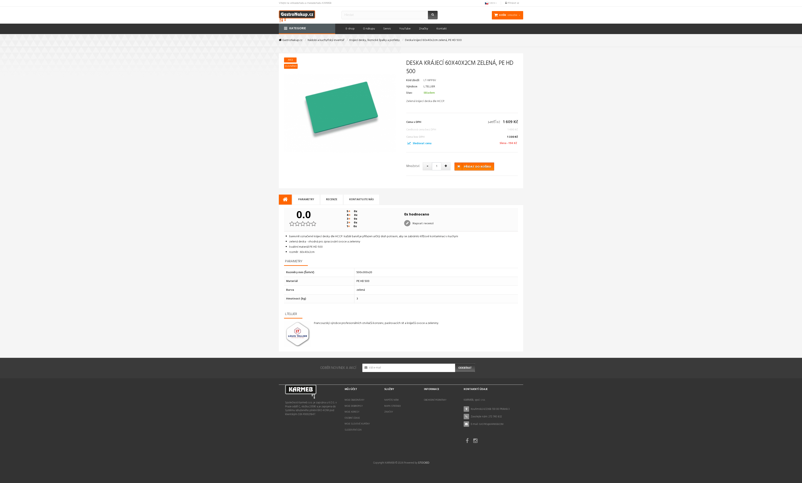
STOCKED (423, 463)
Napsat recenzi (423, 223)
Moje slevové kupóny (357, 424)
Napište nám (391, 400)
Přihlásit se (513, 3)
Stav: (409, 92)
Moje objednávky (354, 400)
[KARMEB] (297, 15)
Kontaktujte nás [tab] (361, 199)
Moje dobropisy (354, 406)
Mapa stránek (392, 406)
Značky (388, 412)
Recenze (331, 199)
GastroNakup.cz (292, 40)
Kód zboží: (413, 80)
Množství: (413, 166)
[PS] (409, 143)
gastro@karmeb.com (491, 424)
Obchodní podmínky (435, 400)
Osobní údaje (352, 418)
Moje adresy (352, 412)
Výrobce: (412, 86)
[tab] (285, 200)
